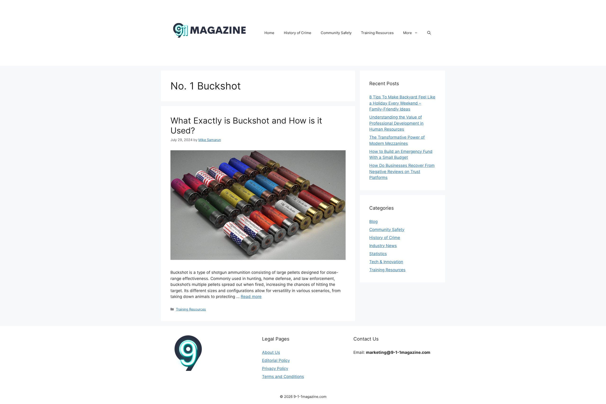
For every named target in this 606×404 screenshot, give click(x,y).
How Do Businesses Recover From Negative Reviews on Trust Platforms (402, 171)
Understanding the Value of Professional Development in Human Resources (396, 123)
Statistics (378, 253)
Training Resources (377, 33)
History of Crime (297, 33)
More (407, 33)
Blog (373, 221)
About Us (271, 352)
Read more (251, 296)
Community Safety (336, 33)
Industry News (383, 245)
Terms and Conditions (283, 376)
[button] (429, 33)
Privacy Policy (275, 368)
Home (269, 33)
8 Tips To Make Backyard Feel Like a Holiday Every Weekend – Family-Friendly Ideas (402, 103)
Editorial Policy (276, 360)
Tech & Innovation (386, 261)
